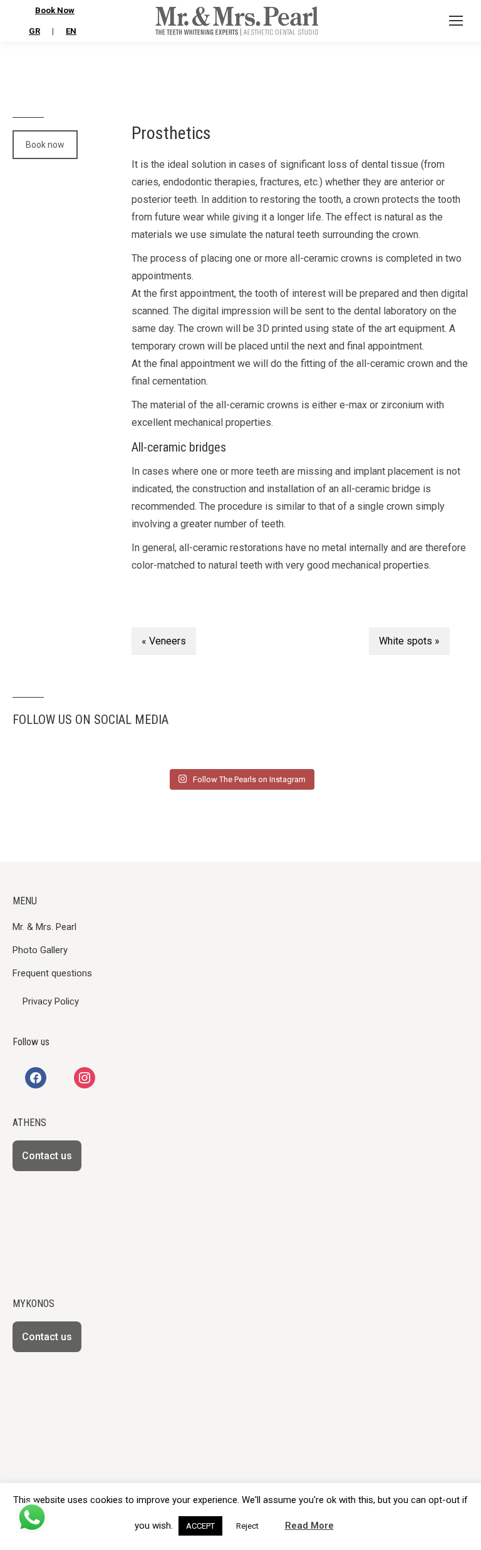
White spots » (409, 641)
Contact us (47, 1156)
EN (71, 31)
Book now (45, 145)
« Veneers (164, 641)
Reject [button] (247, 1526)
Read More (309, 1525)
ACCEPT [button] (200, 1526)
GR (34, 31)
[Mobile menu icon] (455, 20)
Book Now (55, 10)
